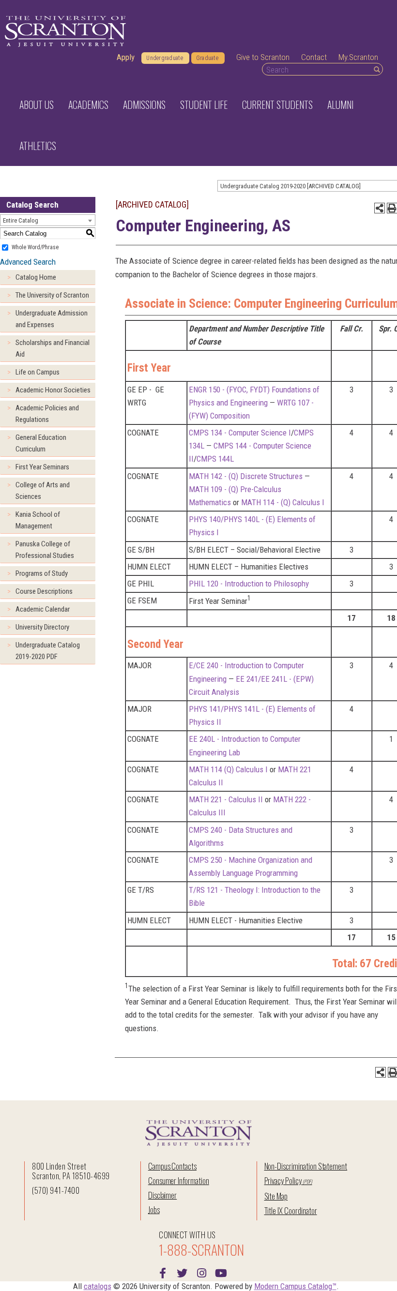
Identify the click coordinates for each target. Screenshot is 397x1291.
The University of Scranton (52, 295)
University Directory (42, 627)
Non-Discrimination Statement (306, 1166)
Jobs (154, 1209)
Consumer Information (178, 1180)
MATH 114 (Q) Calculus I (228, 769)
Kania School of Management (37, 520)
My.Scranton (358, 57)
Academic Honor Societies (53, 390)
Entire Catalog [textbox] (20, 220)
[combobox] (47, 220)
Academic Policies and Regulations (47, 414)
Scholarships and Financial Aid (52, 348)
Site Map (276, 1196)
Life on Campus (37, 372)
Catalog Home (35, 277)
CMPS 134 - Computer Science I (240, 432)
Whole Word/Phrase (35, 247)
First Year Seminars (42, 467)
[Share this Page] (379, 208)
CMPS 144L (215, 459)
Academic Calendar (42, 609)
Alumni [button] (340, 104)
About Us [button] (36, 104)
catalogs (97, 1286)
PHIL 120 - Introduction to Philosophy (249, 583)
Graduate (207, 58)
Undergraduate (164, 58)
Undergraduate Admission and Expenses (51, 319)
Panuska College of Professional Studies (44, 550)
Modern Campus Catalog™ (295, 1286)
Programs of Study (41, 573)
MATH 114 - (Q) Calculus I (282, 502)
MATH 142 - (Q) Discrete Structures (246, 476)
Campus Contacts (172, 1166)
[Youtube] (220, 1272)
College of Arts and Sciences (42, 490)
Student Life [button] (204, 104)
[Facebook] (162, 1272)
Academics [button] (88, 104)
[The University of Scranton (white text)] (65, 31)
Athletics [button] (37, 145)
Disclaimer (162, 1195)
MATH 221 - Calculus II (226, 799)
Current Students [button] (277, 104)
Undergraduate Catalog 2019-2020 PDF (47, 651)
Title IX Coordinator (290, 1210)
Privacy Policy (283, 1180)
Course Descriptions (44, 591)
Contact (314, 57)
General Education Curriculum (40, 443)
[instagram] (201, 1272)
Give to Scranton (263, 57)
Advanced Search (28, 262)
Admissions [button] (144, 104)
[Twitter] (182, 1272)
